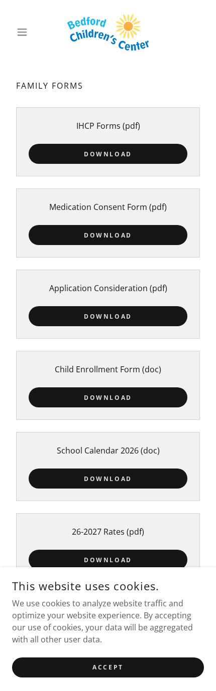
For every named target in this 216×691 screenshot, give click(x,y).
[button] (26, 32)
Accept (107, 667)
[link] (108, 32)
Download (108, 154)
